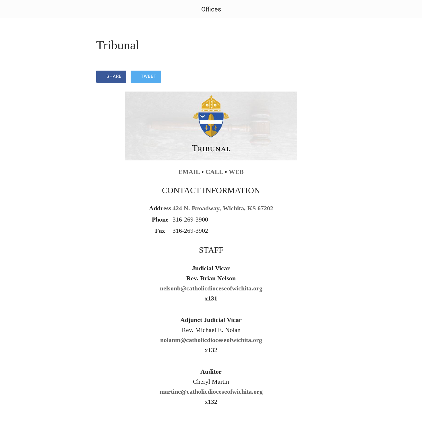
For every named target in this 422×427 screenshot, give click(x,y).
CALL (214, 171)
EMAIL (189, 171)
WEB (236, 171)
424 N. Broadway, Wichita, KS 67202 (223, 208)
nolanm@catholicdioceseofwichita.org (211, 339)
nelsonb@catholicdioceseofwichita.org (211, 288)
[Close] (11, 9)
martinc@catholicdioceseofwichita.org (211, 391)
